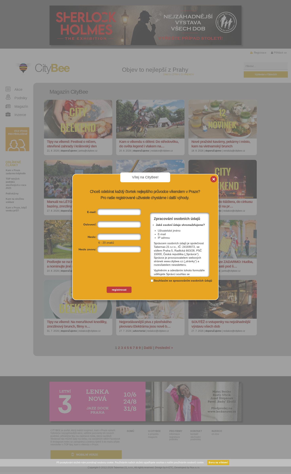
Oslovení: (89, 224)
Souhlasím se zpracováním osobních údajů (183, 280)
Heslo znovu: (87, 249)
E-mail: (91, 212)
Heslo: (92, 236)
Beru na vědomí (218, 462)
